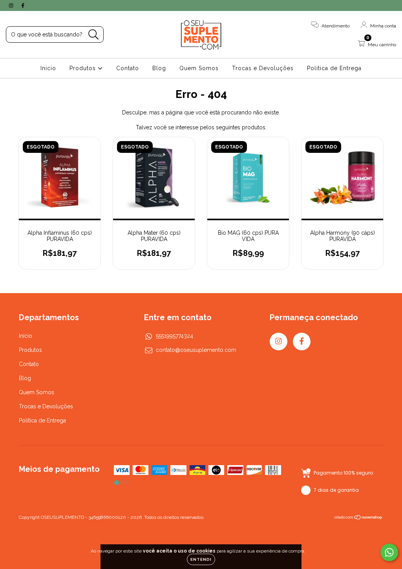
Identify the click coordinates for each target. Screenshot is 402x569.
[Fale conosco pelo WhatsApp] (389, 552)
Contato (127, 68)
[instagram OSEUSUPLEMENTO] (12, 5)
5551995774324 (174, 336)
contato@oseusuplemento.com (196, 350)
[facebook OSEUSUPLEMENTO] (23, 5)
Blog (159, 68)
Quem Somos (199, 68)
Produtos (83, 68)
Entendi (201, 559)
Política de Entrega (334, 68)
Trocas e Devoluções (263, 68)
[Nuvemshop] (358, 518)
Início (48, 68)
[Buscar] (93, 34)
